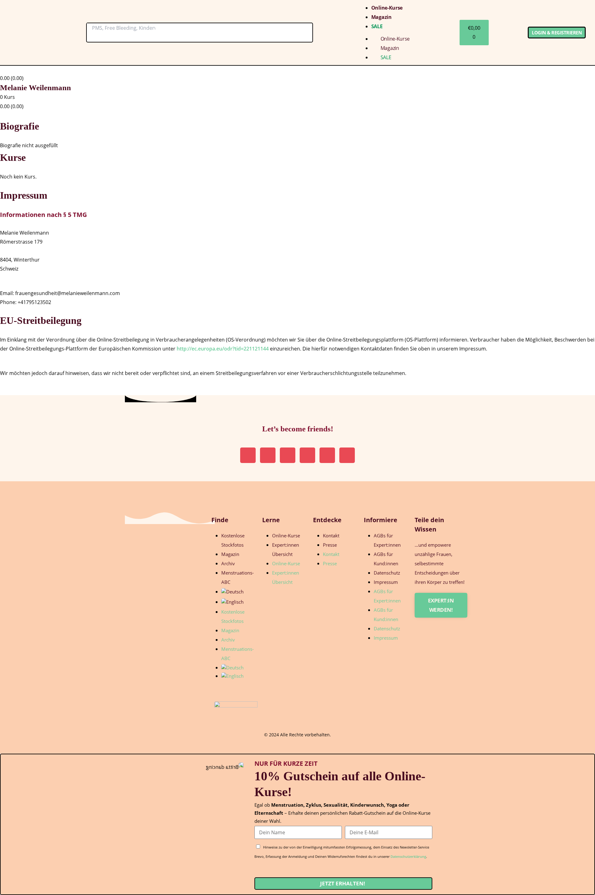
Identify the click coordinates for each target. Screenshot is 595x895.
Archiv (228, 563)
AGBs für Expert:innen (387, 540)
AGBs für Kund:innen (386, 559)
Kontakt (331, 535)
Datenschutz (387, 573)
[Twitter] (307, 455)
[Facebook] (347, 455)
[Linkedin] (287, 455)
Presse (330, 545)
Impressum (386, 582)
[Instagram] (248, 455)
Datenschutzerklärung (408, 856)
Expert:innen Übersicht (285, 549)
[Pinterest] (267, 455)
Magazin (381, 17)
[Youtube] (327, 455)
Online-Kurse (387, 7)
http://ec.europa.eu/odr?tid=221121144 (223, 348)
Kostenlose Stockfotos (233, 540)
